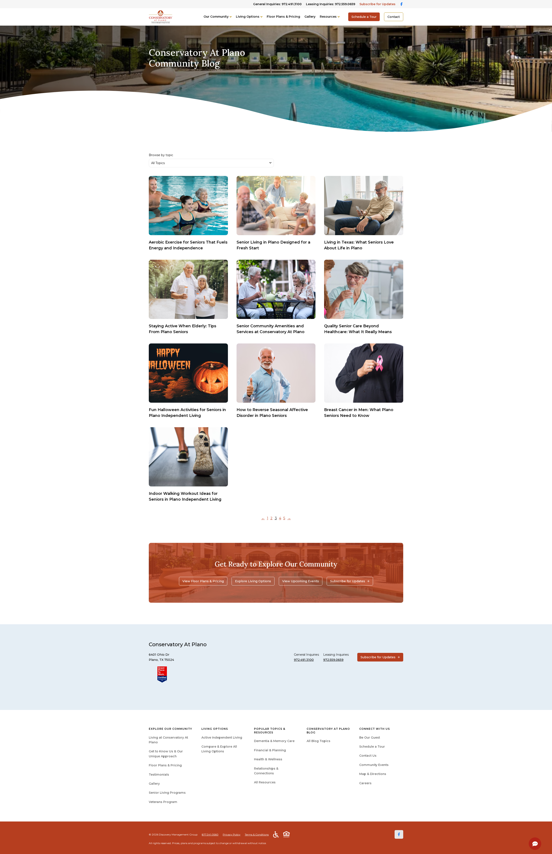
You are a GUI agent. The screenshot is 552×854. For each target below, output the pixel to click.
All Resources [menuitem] (265, 782)
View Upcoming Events (300, 581)
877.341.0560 (210, 834)
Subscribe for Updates (377, 4)
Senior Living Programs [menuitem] (167, 793)
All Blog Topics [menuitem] (318, 741)
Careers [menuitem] (365, 783)
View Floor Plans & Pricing (203, 581)
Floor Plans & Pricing (283, 17)
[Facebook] (399, 834)
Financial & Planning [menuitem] (270, 750)
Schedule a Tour (363, 17)
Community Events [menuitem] (374, 765)
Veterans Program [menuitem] (163, 802)
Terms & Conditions (257, 834)
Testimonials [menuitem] (159, 774)
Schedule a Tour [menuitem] (372, 746)
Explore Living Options (253, 581)
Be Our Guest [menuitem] (369, 737)
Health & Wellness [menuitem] (268, 759)
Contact (393, 17)
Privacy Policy (231, 834)
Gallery (309, 17)
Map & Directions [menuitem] (372, 774)
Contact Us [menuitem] (367, 756)
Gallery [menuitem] (154, 784)
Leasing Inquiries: (330, 4)
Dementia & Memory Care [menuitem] (274, 741)
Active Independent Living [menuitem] (221, 737)
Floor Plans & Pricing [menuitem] (165, 765)
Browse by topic (161, 155)
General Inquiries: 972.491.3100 (277, 4)
